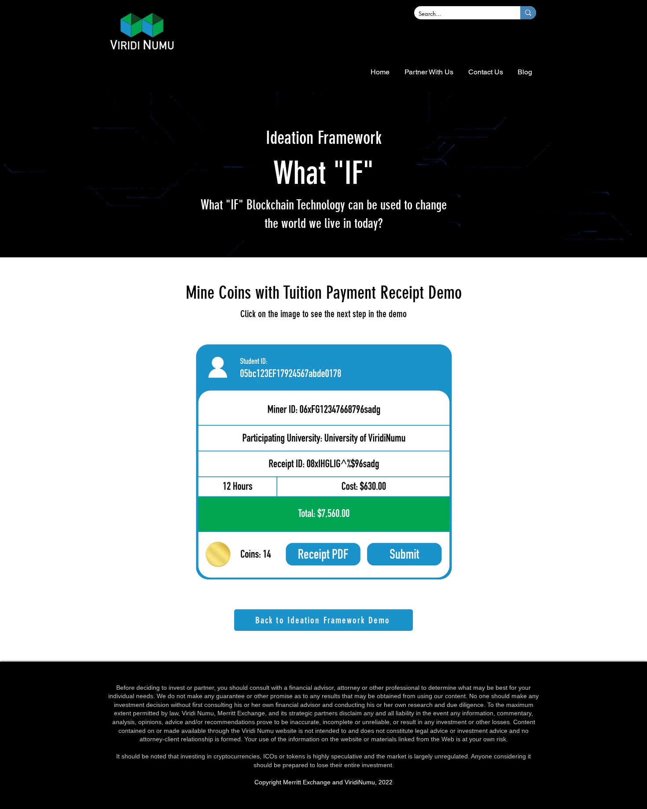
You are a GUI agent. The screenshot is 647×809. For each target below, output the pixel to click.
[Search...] (528, 12)
